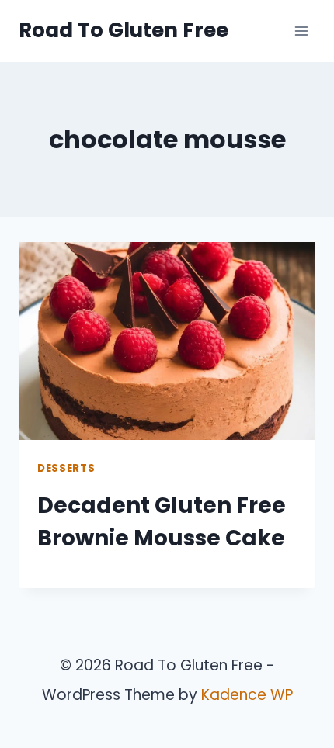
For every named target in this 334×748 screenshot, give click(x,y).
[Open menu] (301, 31)
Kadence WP (247, 694)
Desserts (66, 468)
